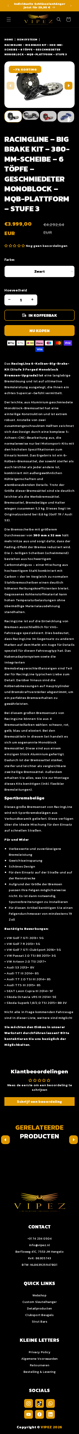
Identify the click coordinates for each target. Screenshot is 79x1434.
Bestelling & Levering (39, 1372)
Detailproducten (39, 1308)
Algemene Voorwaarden (39, 1358)
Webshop (39, 1295)
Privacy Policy (39, 1352)
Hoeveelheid (15, 290)
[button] (9, 19)
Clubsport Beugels (39, 1315)
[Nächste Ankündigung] (71, 5)
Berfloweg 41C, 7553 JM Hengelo (39, 1251)
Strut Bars (39, 1321)
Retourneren (39, 1365)
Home (8, 40)
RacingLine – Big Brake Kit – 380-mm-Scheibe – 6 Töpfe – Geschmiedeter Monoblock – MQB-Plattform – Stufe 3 (35, 49)
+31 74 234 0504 (39, 1238)
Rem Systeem (27, 40)
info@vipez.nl (39, 1245)
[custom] (28, 1403)
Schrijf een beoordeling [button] (39, 1101)
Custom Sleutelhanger (39, 1302)
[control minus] (8, 299)
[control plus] (33, 299)
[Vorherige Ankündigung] (8, 5)
